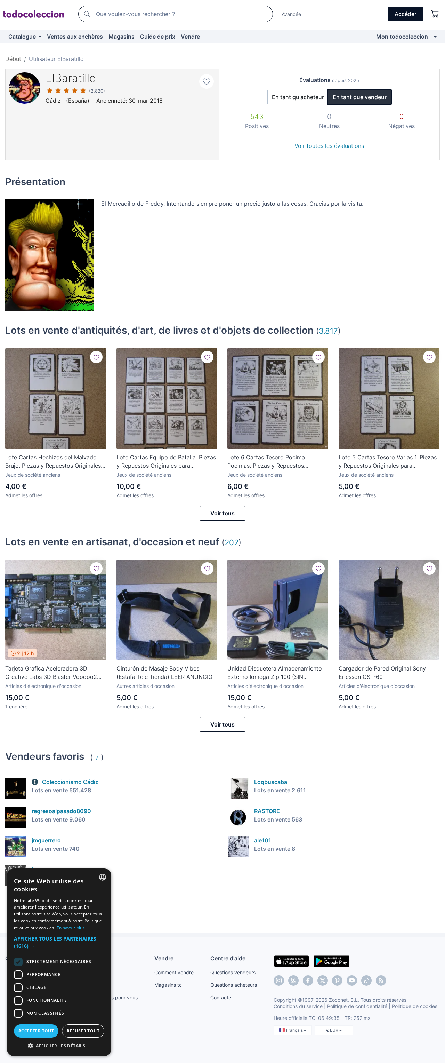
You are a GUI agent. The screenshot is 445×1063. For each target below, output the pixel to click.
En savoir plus (71, 928)
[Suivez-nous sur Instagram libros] (293, 980)
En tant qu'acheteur (298, 97)
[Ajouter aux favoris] (206, 81)
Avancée (291, 14)
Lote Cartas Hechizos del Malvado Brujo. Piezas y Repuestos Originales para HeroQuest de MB (53, 462)
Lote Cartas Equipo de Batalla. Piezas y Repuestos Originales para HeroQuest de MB (166, 462)
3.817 (328, 330)
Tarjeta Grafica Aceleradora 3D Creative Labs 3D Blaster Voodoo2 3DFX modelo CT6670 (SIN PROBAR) (54, 673)
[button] (59, 942)
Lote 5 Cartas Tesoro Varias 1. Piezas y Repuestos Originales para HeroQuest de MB (388, 462)
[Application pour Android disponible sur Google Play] (331, 960)
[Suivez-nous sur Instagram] (279, 980)
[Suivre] (96, 357)
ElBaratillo (71, 78)
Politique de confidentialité (357, 1006)
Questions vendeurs (233, 972)
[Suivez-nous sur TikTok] (366, 980)
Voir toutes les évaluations (329, 145)
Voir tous (222, 513)
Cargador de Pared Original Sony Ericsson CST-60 (382, 672)
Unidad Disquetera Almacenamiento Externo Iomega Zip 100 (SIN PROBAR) (274, 673)
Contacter (221, 997)
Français (295, 1030)
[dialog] (59, 962)
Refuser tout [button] (83, 1031)
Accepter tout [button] (36, 1031)
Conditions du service (298, 1006)
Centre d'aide (227, 958)
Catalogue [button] (22, 36)
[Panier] (435, 13)
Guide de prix (157, 36)
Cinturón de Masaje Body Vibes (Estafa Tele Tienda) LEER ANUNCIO (164, 672)
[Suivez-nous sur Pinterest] (337, 980)
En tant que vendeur (360, 97)
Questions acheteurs (233, 985)
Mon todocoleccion (402, 36)
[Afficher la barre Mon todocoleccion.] (435, 36)
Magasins (121, 36)
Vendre (190, 36)
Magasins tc (168, 985)
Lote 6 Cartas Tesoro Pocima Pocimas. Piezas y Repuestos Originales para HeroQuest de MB (271, 462)
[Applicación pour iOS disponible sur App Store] (291, 960)
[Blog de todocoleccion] (381, 980)
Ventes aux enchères (75, 36)
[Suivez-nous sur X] (322, 980)
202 (231, 542)
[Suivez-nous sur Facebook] (308, 980)
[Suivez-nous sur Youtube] (352, 980)
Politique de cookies (414, 1006)
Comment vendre (174, 972)
